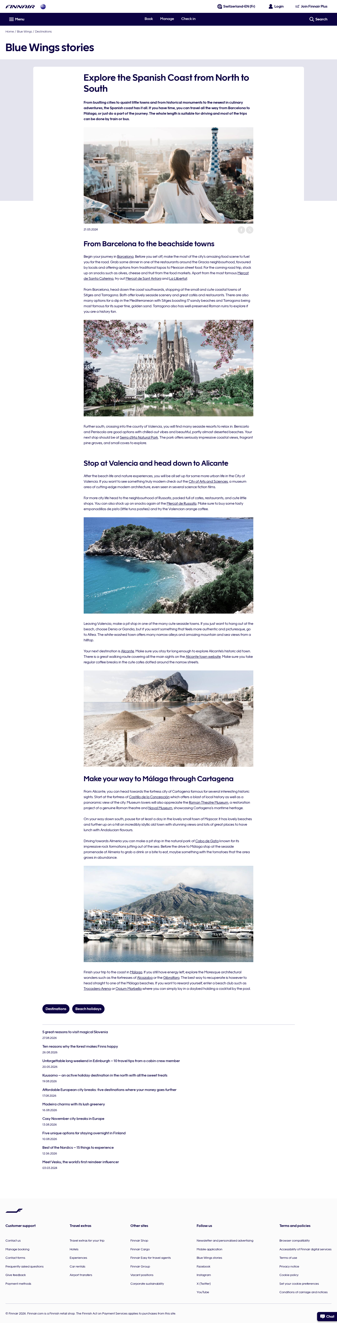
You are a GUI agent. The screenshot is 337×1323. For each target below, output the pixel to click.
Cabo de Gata (207, 841)
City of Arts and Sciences (208, 481)
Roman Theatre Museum (208, 802)
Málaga (136, 972)
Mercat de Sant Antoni (143, 279)
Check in (188, 19)
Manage (167, 19)
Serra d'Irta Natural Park (139, 437)
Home (10, 31)
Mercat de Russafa (181, 503)
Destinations (43, 31)
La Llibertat (178, 279)
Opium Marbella (129, 989)
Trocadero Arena (97, 989)
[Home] (20, 6)
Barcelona (125, 257)
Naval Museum (160, 808)
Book (149, 19)
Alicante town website (203, 657)
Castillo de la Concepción (149, 797)
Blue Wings (24, 31)
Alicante (127, 651)
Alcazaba (145, 978)
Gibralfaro (171, 978)
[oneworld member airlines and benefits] (43, 6)
